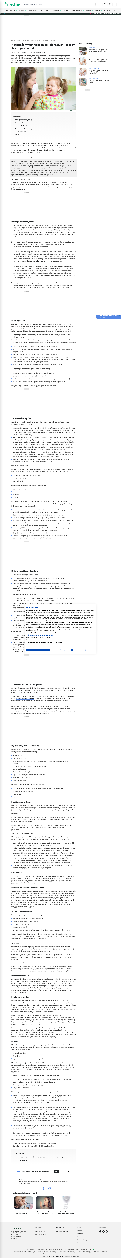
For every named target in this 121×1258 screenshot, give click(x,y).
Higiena (65, 10)
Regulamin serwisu (39, 1231)
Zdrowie (21, 10)
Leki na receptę (11, 10)
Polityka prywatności (40, 1234)
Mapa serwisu (81, 1237)
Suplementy (32, 10)
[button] (37, 1188)
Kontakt (79, 1231)
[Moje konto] (114, 4)
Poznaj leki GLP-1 (109, 10)
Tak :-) (56, 1172)
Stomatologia (26, 40)
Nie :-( (69, 1172)
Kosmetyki (56, 10)
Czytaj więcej (23, 1160)
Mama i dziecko (44, 10)
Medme (13, 40)
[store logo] (12, 4)
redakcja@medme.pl (62, 1231)
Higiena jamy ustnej (35, 40)
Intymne (88, 10)
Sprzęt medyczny (77, 10)
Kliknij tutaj (20, 175)
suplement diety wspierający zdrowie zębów (34, 166)
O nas (79, 1228)
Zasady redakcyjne (82, 1240)
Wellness (97, 10)
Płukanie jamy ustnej (18, 1063)
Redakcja (80, 1234)
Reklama (80, 1243)
